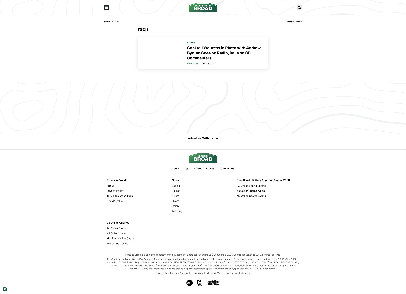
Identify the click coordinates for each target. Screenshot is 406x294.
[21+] (189, 283)
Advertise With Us (200, 138)
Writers (197, 168)
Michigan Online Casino (121, 238)
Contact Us (227, 168)
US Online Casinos (118, 222)
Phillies (176, 190)
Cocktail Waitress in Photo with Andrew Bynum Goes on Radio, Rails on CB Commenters (224, 53)
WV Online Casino (117, 243)
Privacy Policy (115, 190)
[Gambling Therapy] (213, 283)
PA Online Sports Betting (251, 185)
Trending (177, 211)
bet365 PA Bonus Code (251, 190)
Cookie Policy (115, 200)
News (175, 180)
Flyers (175, 200)
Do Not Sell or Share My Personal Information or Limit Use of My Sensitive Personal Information (203, 273)
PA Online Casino (117, 228)
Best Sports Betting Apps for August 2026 (263, 180)
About (175, 168)
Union (175, 206)
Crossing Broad (116, 180)
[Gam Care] (199, 283)
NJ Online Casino (117, 233)
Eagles (176, 185)
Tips (185, 168)
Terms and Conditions (120, 195)
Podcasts (211, 168)
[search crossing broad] (299, 7)
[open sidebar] (106, 7)
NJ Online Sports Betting (251, 195)
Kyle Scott (192, 63)
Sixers (191, 42)
